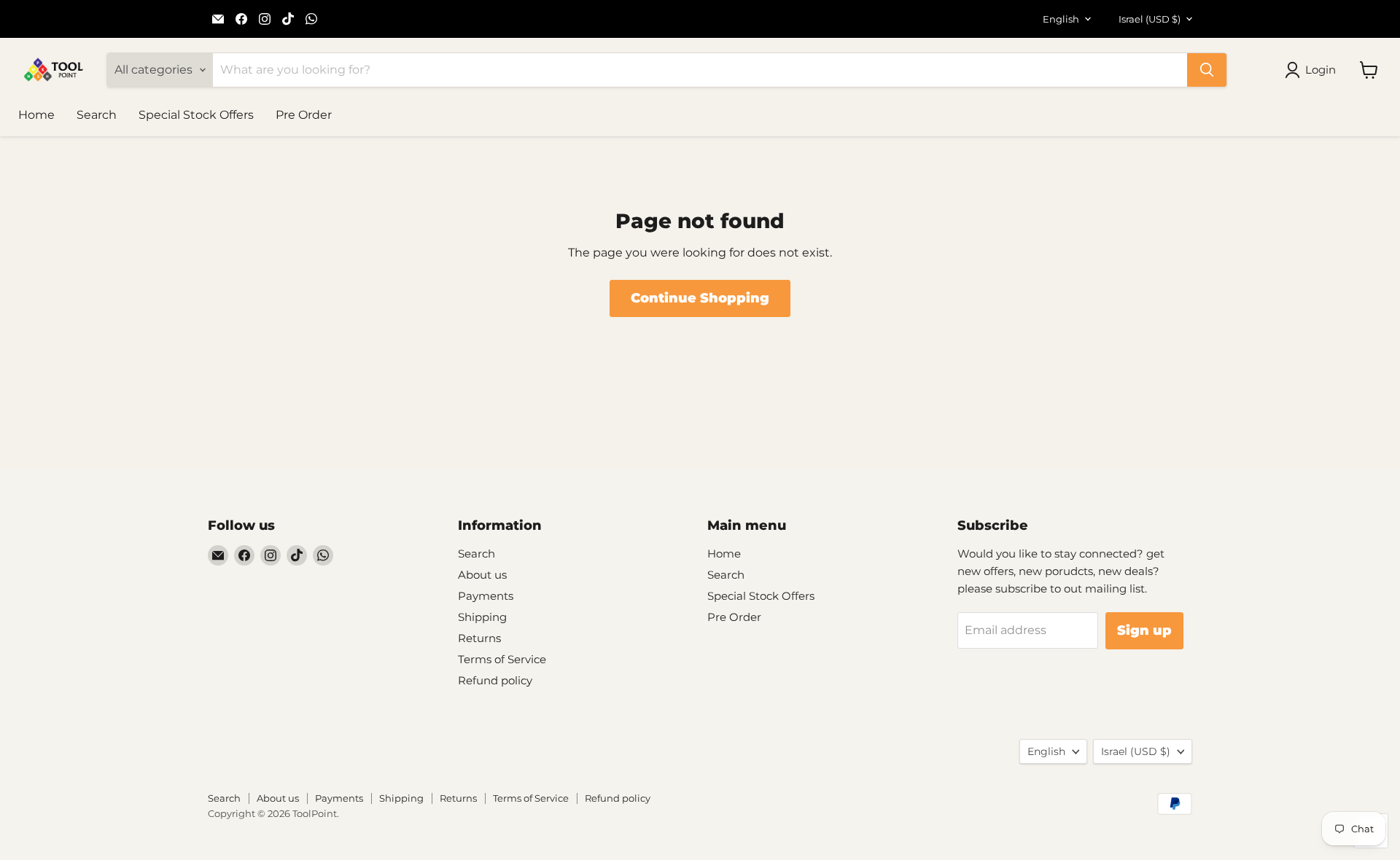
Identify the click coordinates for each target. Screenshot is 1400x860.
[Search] (1206, 70)
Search (97, 115)
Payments (485, 596)
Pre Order (304, 115)
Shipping (482, 617)
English (1061, 19)
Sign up (1144, 630)
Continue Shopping (700, 298)
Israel (1150, 19)
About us (482, 575)
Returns (479, 638)
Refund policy (495, 680)
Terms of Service (502, 659)
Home (36, 115)
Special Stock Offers (196, 115)
